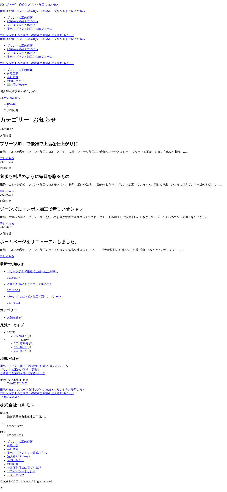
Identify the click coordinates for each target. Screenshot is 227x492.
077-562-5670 (12, 97)
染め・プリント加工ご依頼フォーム (29, 28)
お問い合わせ (15, 80)
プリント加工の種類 (20, 17)
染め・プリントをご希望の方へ (27, 452)
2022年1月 (20, 335)
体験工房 (12, 73)
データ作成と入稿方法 (21, 25)
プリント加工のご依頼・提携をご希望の (37, 35)
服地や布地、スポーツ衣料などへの (42, 11)
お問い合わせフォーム (34, 365)
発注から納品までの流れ (22, 21)
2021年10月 (21, 343)
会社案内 (12, 77)
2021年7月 (20, 350)
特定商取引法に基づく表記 (24, 467)
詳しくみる (7, 158)
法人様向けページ (18, 456)
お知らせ (12, 317)
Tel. (10, 396)
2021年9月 (20, 347)
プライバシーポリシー (21, 471)
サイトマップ (15, 475)
